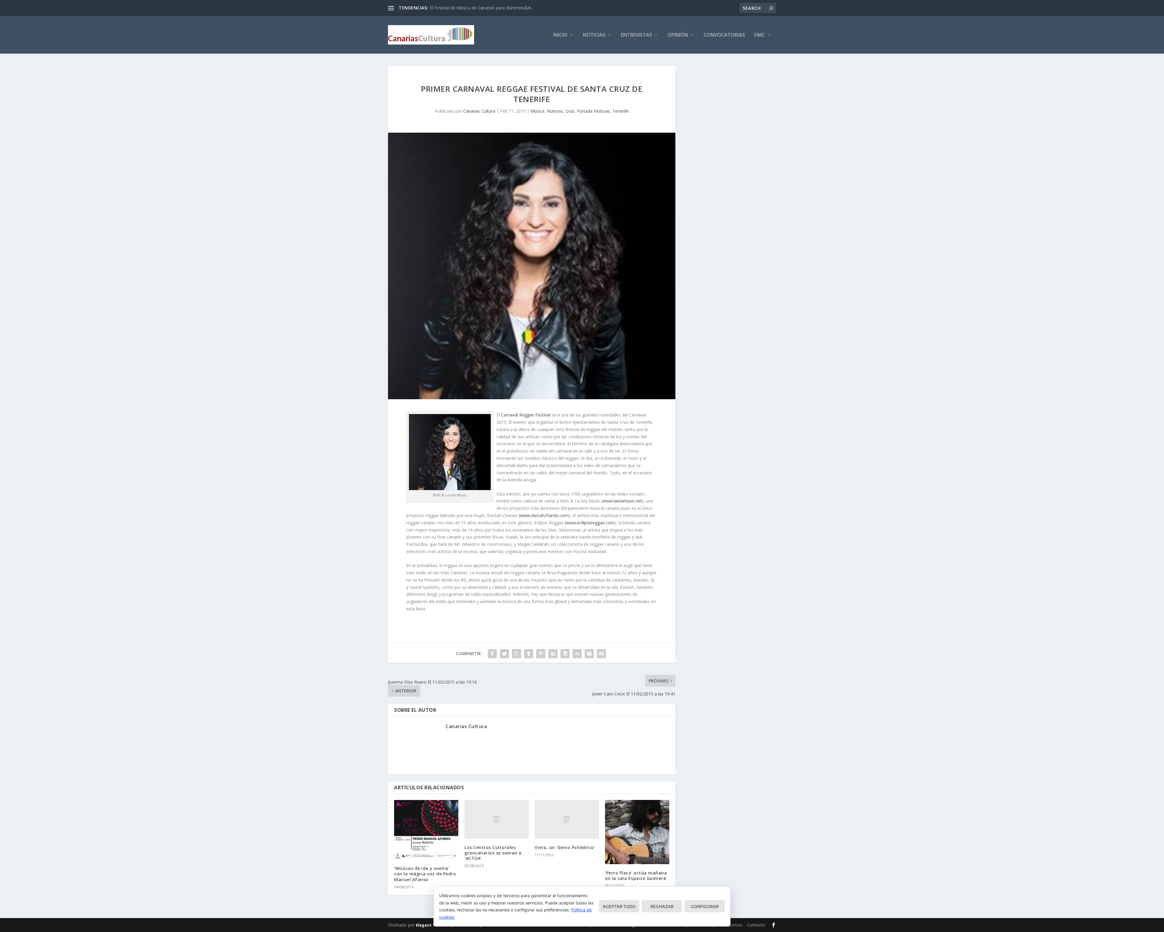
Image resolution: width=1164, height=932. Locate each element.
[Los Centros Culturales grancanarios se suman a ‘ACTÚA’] (496, 819)
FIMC (759, 35)
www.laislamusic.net (622, 501)
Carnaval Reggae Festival (525, 415)
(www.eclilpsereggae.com (589, 523)
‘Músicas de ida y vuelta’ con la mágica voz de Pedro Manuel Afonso (425, 873)
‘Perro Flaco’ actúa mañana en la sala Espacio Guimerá (636, 875)
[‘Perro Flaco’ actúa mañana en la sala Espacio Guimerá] (637, 832)
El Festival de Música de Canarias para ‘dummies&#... (482, 8)
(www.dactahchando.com (544, 515)
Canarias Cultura (479, 111)
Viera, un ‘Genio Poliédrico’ (565, 847)
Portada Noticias (593, 111)
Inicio (560, 35)
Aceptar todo (619, 906)
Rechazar (662, 906)
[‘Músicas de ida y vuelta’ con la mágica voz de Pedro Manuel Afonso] (426, 830)
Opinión (677, 35)
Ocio (569, 111)
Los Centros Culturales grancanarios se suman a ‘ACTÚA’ (493, 852)
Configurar (705, 906)
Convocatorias (724, 35)
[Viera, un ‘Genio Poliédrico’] (567, 819)
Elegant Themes (432, 925)
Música (537, 111)
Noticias (594, 35)
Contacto (756, 925)
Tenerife (620, 111)
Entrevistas (636, 35)
